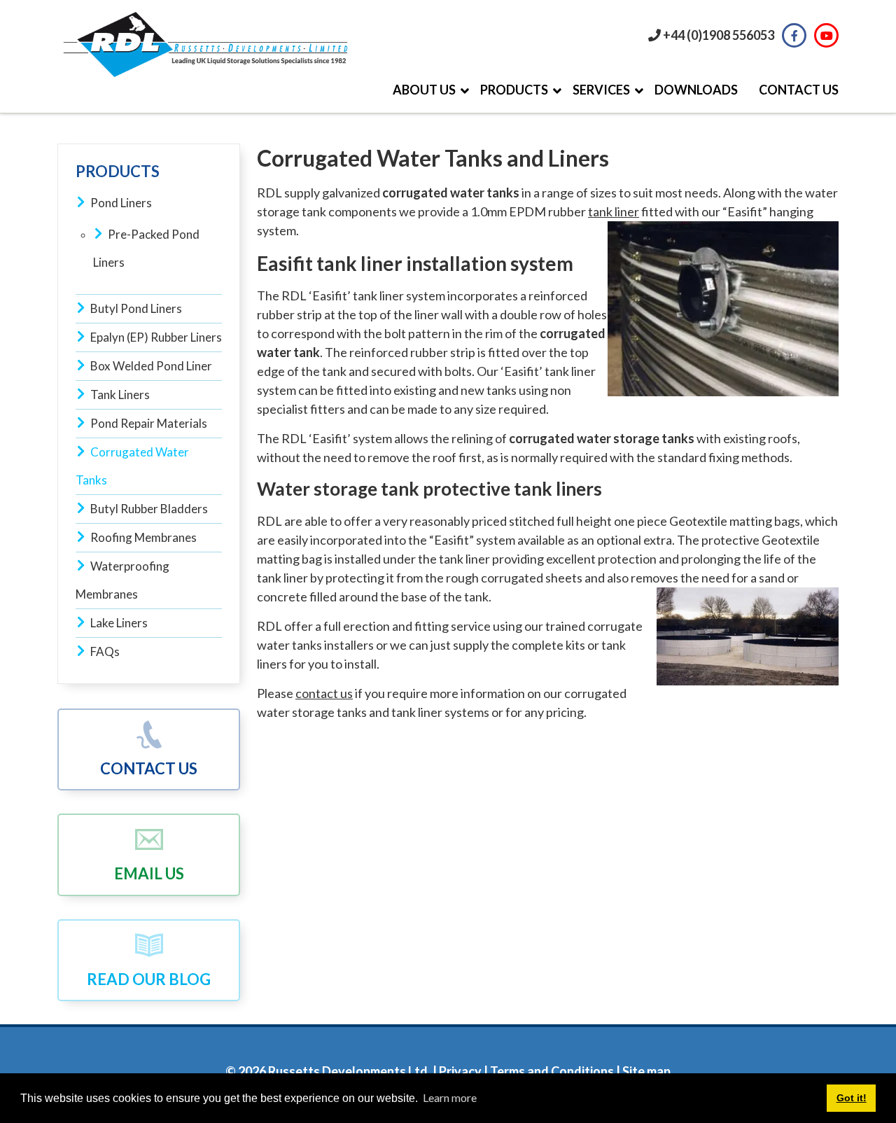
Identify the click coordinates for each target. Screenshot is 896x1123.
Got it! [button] (851, 1097)
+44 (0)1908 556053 (718, 35)
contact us (324, 693)
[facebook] (794, 35)
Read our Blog (149, 979)
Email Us (149, 873)
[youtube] (826, 35)
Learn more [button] (450, 1097)
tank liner (613, 211)
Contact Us (148, 768)
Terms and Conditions (552, 1071)
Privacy (459, 1071)
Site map (646, 1071)
